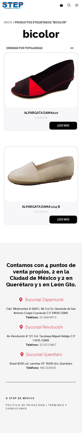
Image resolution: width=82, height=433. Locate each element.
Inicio (8, 22)
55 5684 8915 (47, 317)
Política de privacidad (25, 405)
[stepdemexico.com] (13, 5)
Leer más (63, 125)
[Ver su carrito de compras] (61, 5)
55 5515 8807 (47, 345)
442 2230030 (48, 368)
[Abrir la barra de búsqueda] (69, 5)
